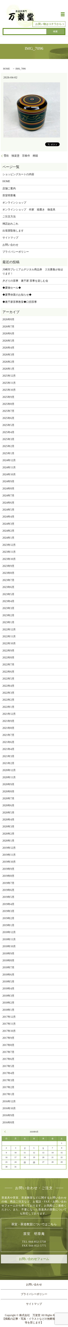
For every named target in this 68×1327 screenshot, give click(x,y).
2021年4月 (8, 749)
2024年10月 (9, 474)
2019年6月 (8, 890)
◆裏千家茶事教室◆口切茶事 (19, 301)
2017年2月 (8, 1087)
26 (34, 1162)
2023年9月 (8, 566)
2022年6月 (8, 671)
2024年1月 (8, 537)
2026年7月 (8, 326)
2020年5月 (8, 812)
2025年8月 (8, 404)
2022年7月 (8, 664)
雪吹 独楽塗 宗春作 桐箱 (21, 155)
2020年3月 (8, 826)
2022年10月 (9, 643)
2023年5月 (8, 594)
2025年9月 (8, 397)
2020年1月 (8, 840)
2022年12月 (9, 629)
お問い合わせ (10, 244)
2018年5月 (8, 981)
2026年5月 (8, 340)
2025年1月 (8, 453)
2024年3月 (8, 523)
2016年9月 (8, 1115)
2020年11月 (9, 777)
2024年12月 (9, 460)
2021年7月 (8, 735)
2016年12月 (9, 1101)
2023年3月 (8, 608)
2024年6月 (8, 502)
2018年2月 (8, 1002)
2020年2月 (8, 833)
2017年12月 (9, 1016)
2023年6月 (8, 587)
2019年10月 (9, 861)
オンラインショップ (14, 202)
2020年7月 (8, 798)
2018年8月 (8, 960)
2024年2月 (8, 530)
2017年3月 (8, 1080)
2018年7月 (8, 967)
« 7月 (6, 1132)
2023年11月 (9, 551)
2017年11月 (9, 1023)
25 (25, 1162)
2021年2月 (8, 763)
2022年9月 (8, 650)
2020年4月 (8, 819)
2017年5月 (8, 1066)
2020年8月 (8, 791)
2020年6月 (8, 805)
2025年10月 (9, 389)
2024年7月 (8, 495)
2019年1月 (8, 925)
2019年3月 (8, 911)
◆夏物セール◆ (11, 287)
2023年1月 (8, 622)
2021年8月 (8, 728)
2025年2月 (8, 446)
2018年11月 (9, 939)
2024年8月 (8, 488)
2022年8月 (8, 657)
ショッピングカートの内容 (18, 174)
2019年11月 (9, 854)
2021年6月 (8, 742)
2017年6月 (8, 1059)
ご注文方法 (9, 216)
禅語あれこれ (10, 223)
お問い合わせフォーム (34, 1258)
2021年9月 (8, 721)
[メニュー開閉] (63, 14)
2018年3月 (8, 995)
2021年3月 (8, 756)
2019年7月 (8, 883)
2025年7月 (8, 411)
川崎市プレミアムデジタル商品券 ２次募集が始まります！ (32, 271)
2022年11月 (9, 636)
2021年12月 (9, 713)
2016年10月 (9, 1108)
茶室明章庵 (9, 195)
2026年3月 (8, 354)
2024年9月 (8, 481)
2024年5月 (8, 509)
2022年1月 (8, 707)
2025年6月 (8, 418)
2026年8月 (8, 319)
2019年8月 (8, 875)
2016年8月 (8, 1122)
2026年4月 (8, 347)
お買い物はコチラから (48, 24)
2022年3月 (8, 692)
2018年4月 (8, 988)
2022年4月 (8, 685)
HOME (6, 68)
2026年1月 (8, 368)
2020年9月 (8, 784)
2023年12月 (9, 544)
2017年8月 (8, 1045)
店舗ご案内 (9, 188)
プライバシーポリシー (15, 251)
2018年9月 (8, 953)
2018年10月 (9, 946)
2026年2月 (8, 361)
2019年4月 (8, 904)
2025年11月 (9, 382)
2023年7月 (8, 580)
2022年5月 (8, 678)
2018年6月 (8, 974)
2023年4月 (8, 601)
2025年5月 (8, 425)
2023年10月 (9, 559)
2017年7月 (8, 1052)
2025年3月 (8, 439)
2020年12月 (9, 770)
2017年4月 (8, 1073)
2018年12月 (9, 932)
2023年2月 (8, 615)
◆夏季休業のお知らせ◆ (17, 294)
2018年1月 (8, 1009)
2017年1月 (8, 1094)
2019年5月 (8, 897)
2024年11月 (9, 467)
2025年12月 (9, 375)
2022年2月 (8, 699)
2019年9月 (8, 869)
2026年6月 (8, 333)
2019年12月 (9, 847)
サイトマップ (10, 237)
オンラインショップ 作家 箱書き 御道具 (28, 209)
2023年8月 (8, 573)
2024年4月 (8, 516)
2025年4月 (8, 432)
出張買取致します (13, 230)
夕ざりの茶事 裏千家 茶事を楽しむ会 (25, 280)
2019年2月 (8, 918)
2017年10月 (9, 1031)
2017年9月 (8, 1038)
